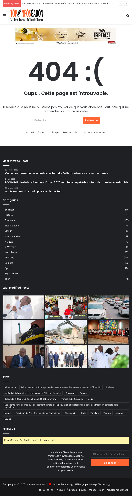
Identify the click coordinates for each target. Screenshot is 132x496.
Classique (70, 393)
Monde (67, 132)
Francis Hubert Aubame (72, 399)
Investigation (12, 225)
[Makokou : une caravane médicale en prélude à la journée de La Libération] (66, 307)
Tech (77, 132)
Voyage (11, 247)
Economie (10, 220)
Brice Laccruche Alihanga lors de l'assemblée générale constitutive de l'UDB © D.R (61, 387)
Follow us (9, 429)
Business (9, 209)
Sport (8, 268)
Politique (9, 257)
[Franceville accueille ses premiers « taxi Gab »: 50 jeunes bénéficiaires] (108, 307)
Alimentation (14, 236)
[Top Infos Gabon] (26, 15)
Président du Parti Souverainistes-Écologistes (38, 413)
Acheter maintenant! (95, 132)
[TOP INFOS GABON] (66, 36)
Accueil (30, 132)
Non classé (11, 252)
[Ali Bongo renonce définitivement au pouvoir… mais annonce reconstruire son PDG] (108, 356)
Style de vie (11, 273)
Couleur (83, 393)
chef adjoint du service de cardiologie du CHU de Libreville (32, 393)
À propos (43, 132)
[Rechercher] (127, 17)
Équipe (55, 132)
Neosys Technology (62, 484)
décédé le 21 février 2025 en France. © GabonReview (30, 399)
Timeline (94, 413)
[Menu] (4, 17)
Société (9, 262)
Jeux (10, 241)
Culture (9, 215)
